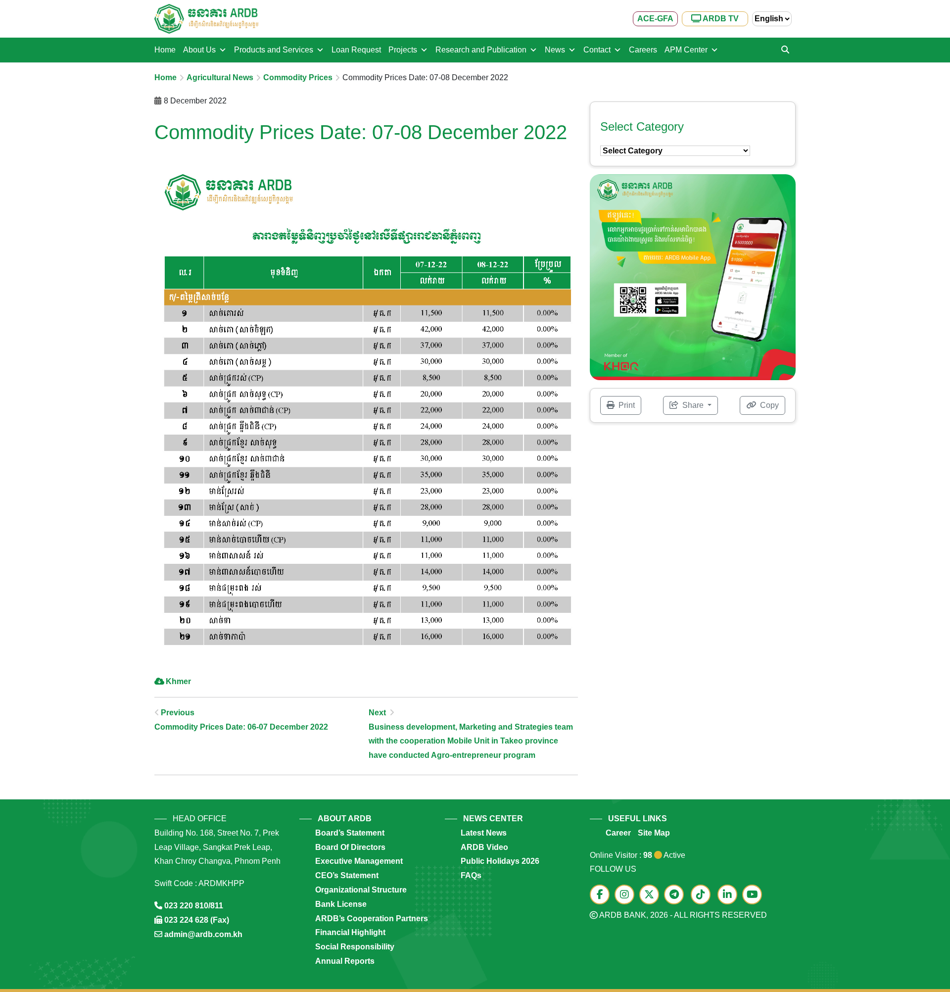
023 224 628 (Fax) (196, 920)
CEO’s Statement (347, 875)
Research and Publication (480, 50)
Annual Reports (345, 961)
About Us (199, 50)
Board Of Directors (350, 847)
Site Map (654, 833)
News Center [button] (493, 818)
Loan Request (356, 50)
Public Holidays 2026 (500, 861)
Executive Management (359, 861)
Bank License (341, 904)
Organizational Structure (361, 890)
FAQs (471, 875)
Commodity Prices (297, 77)
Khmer (178, 681)
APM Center (686, 50)
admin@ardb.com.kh (203, 934)
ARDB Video (484, 847)
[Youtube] (754, 895)
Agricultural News (220, 77)
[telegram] (676, 895)
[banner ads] (693, 276)
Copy (768, 405)
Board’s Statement (349, 833)
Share (693, 405)
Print (626, 405)
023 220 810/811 (193, 905)
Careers (643, 50)
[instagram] (627, 895)
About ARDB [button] (345, 818)
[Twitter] (651, 895)
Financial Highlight (350, 932)
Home (165, 50)
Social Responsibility (354, 946)
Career (618, 833)
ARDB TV (720, 18)
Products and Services (273, 50)
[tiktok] (703, 895)
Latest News (484, 833)
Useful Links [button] (637, 818)
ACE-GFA (655, 18)
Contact (597, 50)
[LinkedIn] (729, 895)
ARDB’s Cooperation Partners (371, 918)
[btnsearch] (785, 50)
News (555, 50)
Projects (402, 50)
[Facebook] (602, 895)
